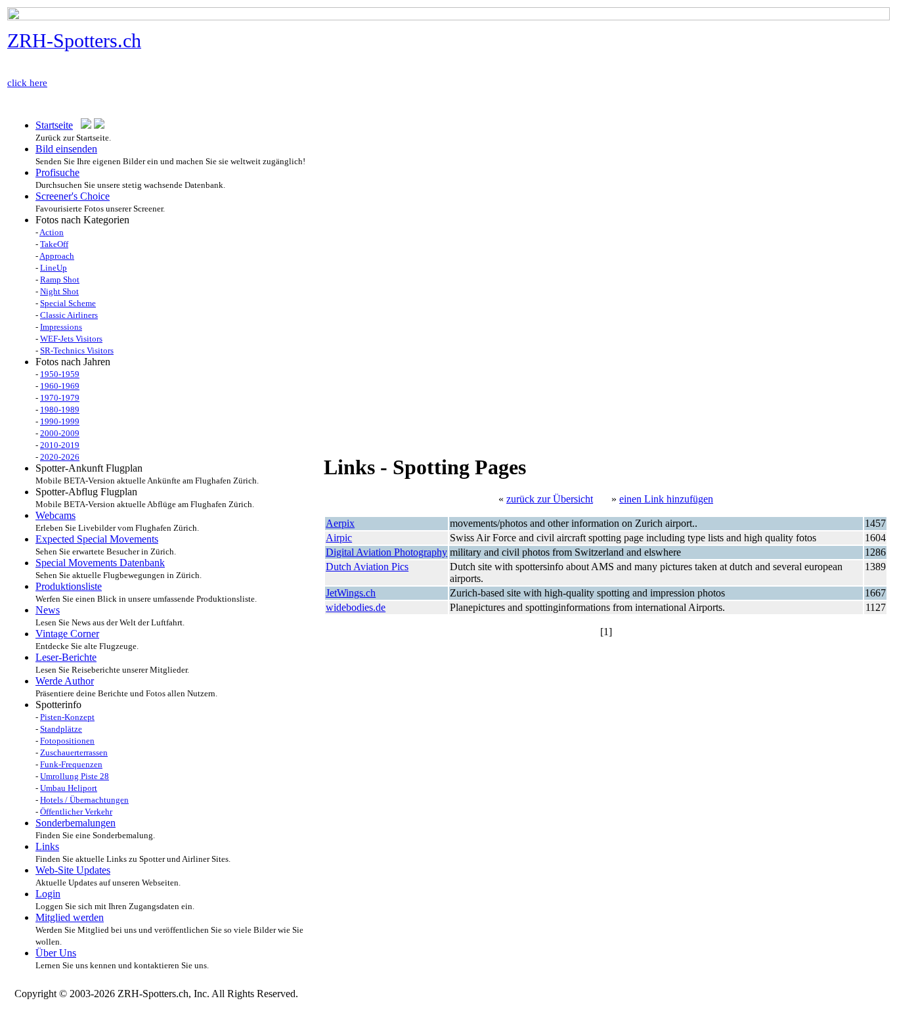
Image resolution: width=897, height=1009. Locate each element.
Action (51, 232)
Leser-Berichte (66, 657)
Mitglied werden (69, 917)
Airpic (339, 537)
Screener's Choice (72, 196)
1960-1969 (59, 386)
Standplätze (61, 729)
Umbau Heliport (68, 788)
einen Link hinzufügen (666, 498)
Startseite (54, 125)
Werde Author (64, 680)
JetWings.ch (351, 592)
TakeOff (54, 244)
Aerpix (340, 523)
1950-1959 (59, 374)
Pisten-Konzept (67, 717)
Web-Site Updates (72, 870)
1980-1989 (59, 410)
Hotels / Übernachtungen (84, 800)
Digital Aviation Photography (386, 552)
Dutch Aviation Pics (367, 566)
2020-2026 (59, 457)
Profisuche (57, 172)
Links (47, 846)
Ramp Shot (59, 279)
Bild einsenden (66, 148)
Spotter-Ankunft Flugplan (88, 468)
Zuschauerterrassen (74, 752)
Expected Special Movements (96, 539)
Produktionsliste (68, 586)
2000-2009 (59, 433)
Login (47, 893)
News (47, 610)
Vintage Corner (67, 633)
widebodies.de (355, 607)
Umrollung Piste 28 (74, 776)
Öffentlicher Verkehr (76, 812)
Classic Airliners (69, 315)
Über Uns (55, 952)
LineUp (53, 268)
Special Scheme (68, 303)
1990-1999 (59, 421)
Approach (56, 256)
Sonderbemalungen (75, 822)
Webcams (55, 515)
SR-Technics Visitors (77, 350)
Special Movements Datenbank (100, 562)
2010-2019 (59, 445)
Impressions (61, 327)
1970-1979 (59, 398)
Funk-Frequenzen (71, 764)
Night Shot (59, 291)
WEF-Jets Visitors (71, 339)
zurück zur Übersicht (549, 498)
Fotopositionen (67, 741)
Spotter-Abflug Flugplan (86, 491)
